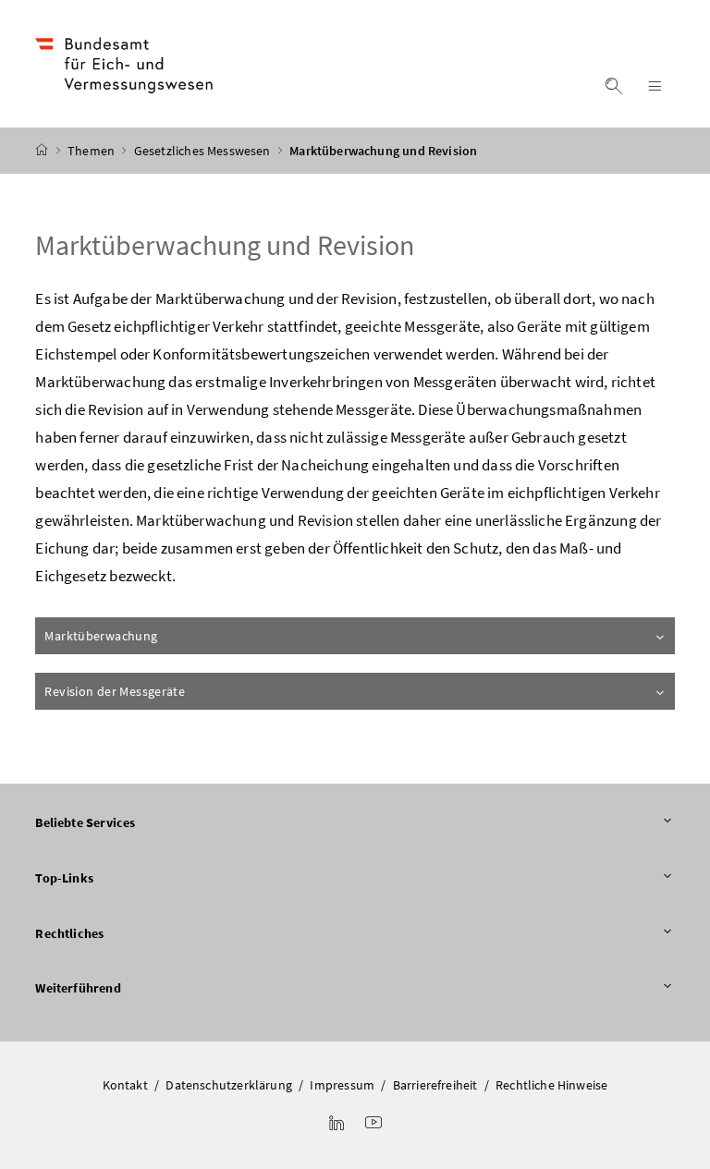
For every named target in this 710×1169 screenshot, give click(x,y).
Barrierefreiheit (435, 1085)
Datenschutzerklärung (228, 1085)
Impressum (342, 1085)
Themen (92, 150)
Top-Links (64, 878)
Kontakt (125, 1085)
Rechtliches (69, 933)
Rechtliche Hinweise (551, 1085)
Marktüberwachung (100, 635)
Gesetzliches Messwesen (204, 150)
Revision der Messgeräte (114, 691)
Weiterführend (77, 988)
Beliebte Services (85, 822)
